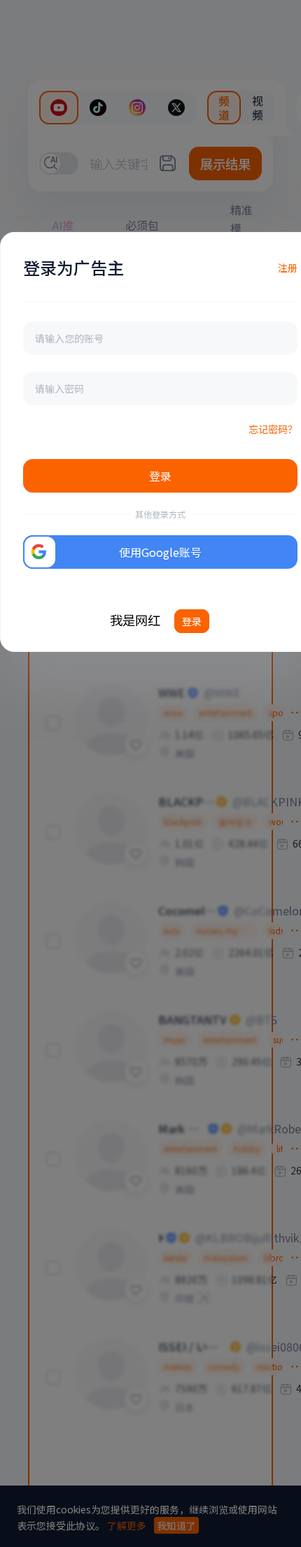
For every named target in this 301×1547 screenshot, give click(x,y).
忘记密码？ (273, 429)
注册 (288, 268)
